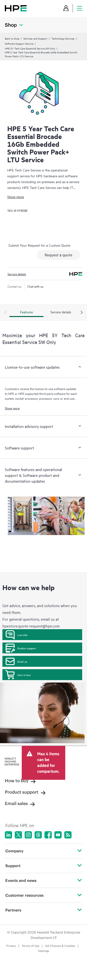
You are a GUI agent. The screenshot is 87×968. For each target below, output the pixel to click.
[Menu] (79, 8)
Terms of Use (30, 946)
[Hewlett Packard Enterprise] (16, 8)
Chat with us (35, 286)
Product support (26, 648)
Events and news (20, 880)
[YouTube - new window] (58, 834)
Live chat (22, 635)
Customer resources (24, 895)
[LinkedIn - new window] (8, 834)
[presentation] (82, 312)
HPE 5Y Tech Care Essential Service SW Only (30, 48)
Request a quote (58, 254)
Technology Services (62, 38)
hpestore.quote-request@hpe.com (31, 625)
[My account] (66, 8)
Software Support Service (19, 43)
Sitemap (43, 951)
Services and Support (35, 38)
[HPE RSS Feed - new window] (68, 834)
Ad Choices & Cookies (60, 946)
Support (13, 865)
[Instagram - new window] (28, 834)
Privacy (11, 946)
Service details (16, 274)
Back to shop (12, 38)
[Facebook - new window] (48, 834)
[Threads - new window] (38, 834)
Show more (15, 196)
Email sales (16, 803)
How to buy (24, 675)
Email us (22, 661)
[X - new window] (18, 834)
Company (14, 850)
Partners (13, 910)
